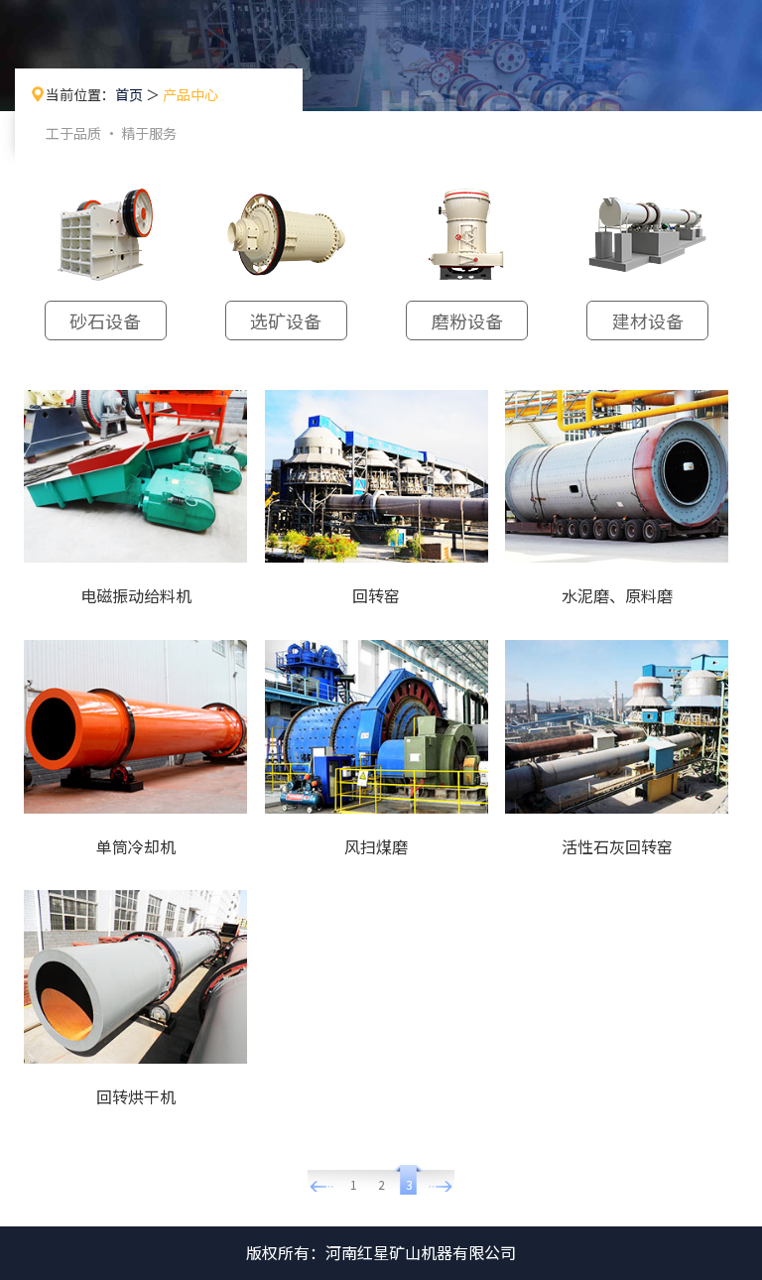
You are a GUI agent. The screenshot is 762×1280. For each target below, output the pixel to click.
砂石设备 (105, 320)
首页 (129, 94)
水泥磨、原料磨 (617, 595)
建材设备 (648, 320)
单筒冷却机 (136, 846)
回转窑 (376, 595)
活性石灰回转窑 (617, 846)
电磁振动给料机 (135, 595)
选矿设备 (285, 320)
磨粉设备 (467, 320)
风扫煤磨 (376, 846)
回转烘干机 (136, 1096)
